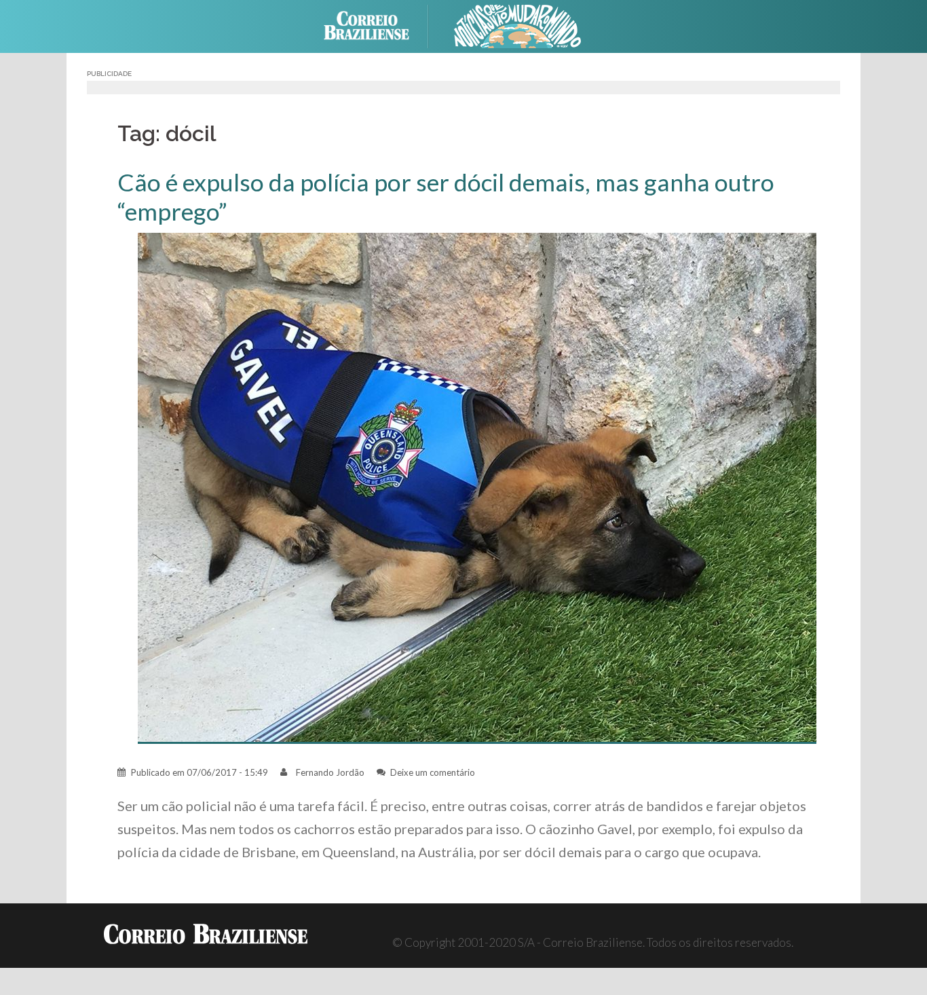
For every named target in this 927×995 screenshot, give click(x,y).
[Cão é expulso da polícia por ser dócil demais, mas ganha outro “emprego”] (477, 487)
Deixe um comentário (432, 772)
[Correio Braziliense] (377, 25)
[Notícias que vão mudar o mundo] (517, 25)
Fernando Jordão (330, 772)
